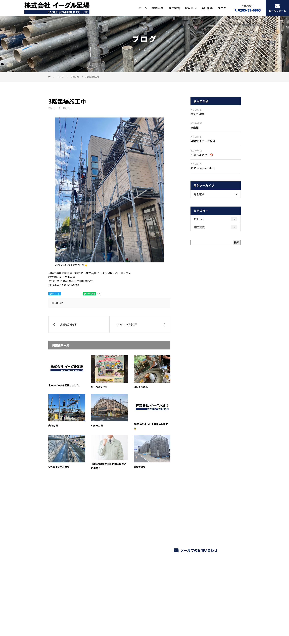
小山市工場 (97, 425)
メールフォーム (277, 10)
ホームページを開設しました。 (64, 385)
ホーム (143, 8)
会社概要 (207, 8)
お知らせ (67, 108)
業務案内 (158, 8)
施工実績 (174, 8)
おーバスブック (99, 386)
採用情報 (190, 8)
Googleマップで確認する (65, 605)
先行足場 (53, 425)
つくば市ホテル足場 (58, 466)
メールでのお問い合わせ (198, 550)
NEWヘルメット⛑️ (201, 155)
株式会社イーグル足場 (64, 589)
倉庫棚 (194, 128)
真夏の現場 (139, 466)
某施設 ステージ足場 (202, 141)
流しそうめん (141, 386)
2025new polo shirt (202, 168)
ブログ (222, 8)
